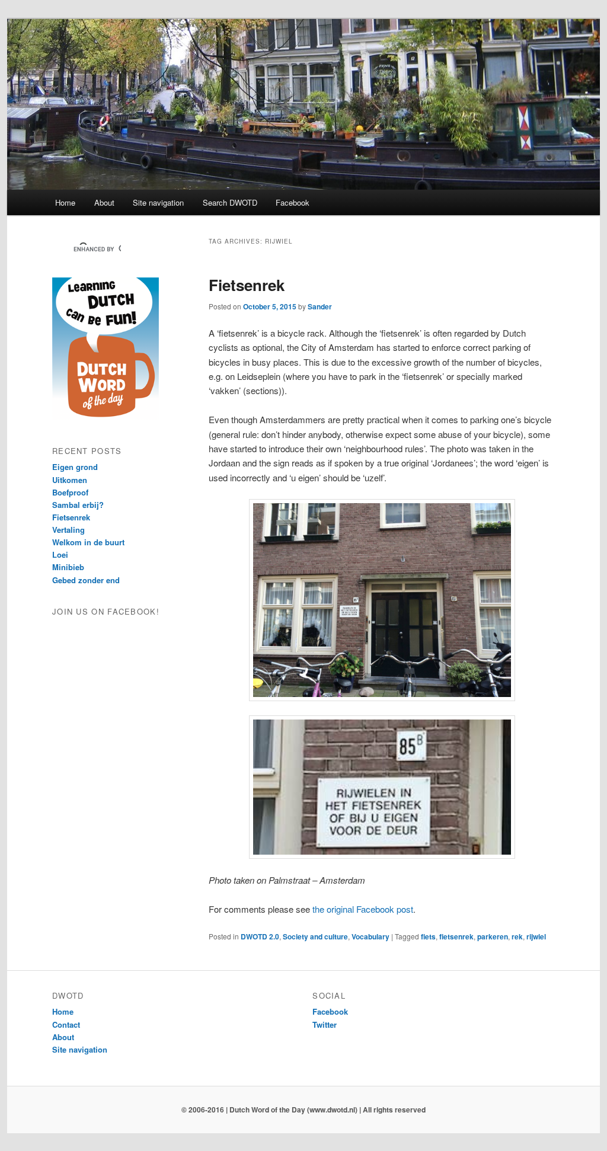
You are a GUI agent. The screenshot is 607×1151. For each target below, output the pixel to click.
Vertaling (68, 529)
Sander (320, 306)
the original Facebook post (362, 909)
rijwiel (536, 936)
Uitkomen (69, 479)
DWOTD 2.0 (260, 936)
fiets (428, 936)
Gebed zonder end (86, 580)
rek (517, 936)
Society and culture (315, 936)
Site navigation (158, 202)
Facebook (292, 202)
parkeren (492, 936)
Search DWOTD (230, 202)
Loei (60, 554)
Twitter (324, 1024)
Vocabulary (370, 936)
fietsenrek (456, 936)
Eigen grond (75, 466)
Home (65, 202)
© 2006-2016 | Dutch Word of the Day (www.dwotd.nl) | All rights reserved (303, 1109)
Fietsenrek (247, 285)
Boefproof (70, 492)
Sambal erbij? (78, 504)
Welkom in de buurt (88, 542)
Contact (66, 1024)
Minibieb (68, 567)
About (104, 202)
